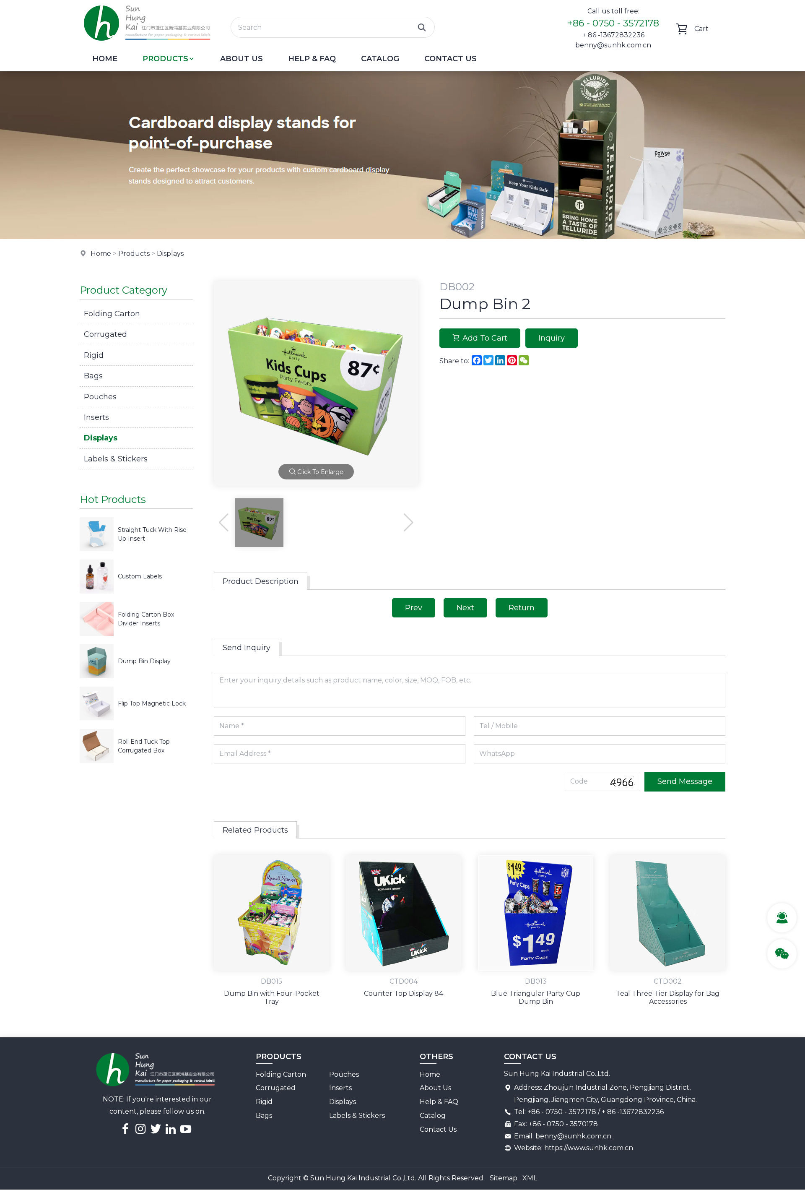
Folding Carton (112, 313)
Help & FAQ (312, 58)
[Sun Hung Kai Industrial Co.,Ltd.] (147, 44)
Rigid (94, 355)
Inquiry (551, 338)
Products (165, 58)
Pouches (100, 396)
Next (465, 607)
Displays (170, 254)
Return (522, 607)
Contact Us (450, 58)
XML (529, 1178)
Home (104, 58)
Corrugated (105, 334)
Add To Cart (484, 338)
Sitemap (503, 1178)
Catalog (380, 58)
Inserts (96, 417)
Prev (413, 607)
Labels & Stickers (116, 459)
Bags (93, 375)
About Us (241, 58)
